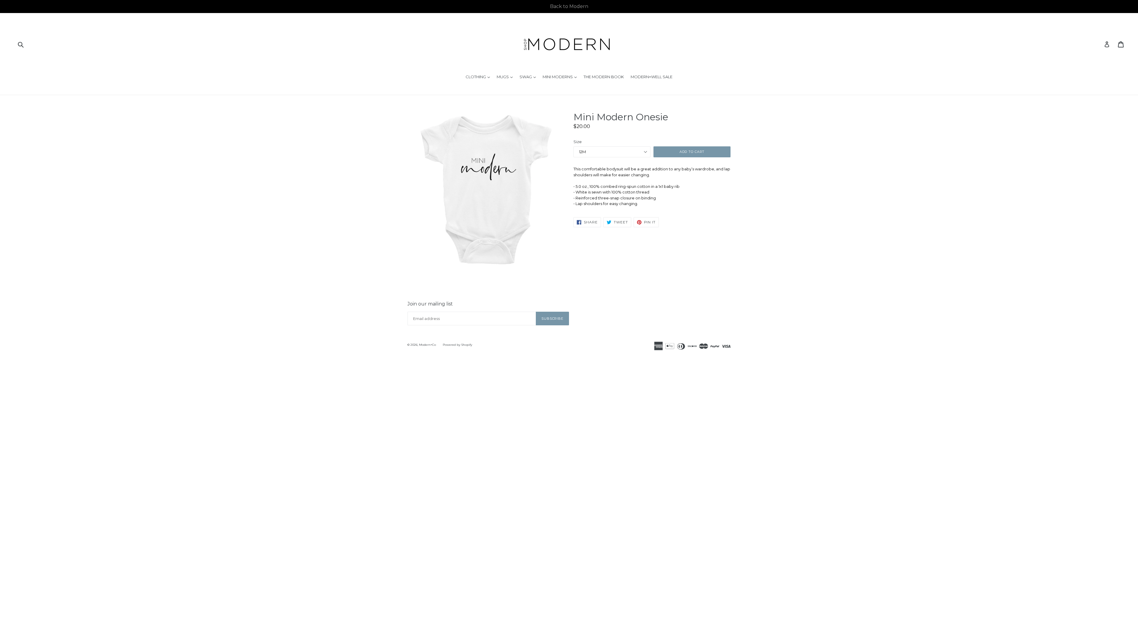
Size (577, 141)
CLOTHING (479, 76)
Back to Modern (569, 6)
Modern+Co (427, 345)
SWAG (529, 76)
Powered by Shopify (457, 345)
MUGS (506, 76)
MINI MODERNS (561, 76)
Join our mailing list (430, 304)
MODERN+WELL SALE (651, 76)
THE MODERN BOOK (604, 76)
